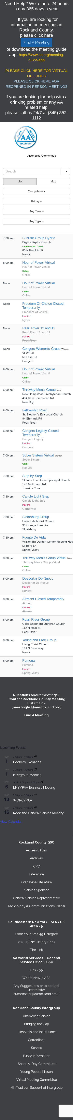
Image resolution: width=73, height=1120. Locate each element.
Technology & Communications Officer (36, 906)
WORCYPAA (22, 800)
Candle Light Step (35, 496)
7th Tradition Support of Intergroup (36, 1088)
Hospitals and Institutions (37, 1032)
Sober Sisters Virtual (38, 455)
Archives (36, 858)
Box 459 (36, 970)
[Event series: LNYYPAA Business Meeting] (42, 782)
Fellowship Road (34, 410)
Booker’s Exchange (27, 762)
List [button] (20, 181)
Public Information (36, 1056)
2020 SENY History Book (36, 942)
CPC (36, 866)
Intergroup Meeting (27, 775)
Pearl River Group (36, 619)
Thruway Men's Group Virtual (44, 558)
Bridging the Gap (36, 1024)
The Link (36, 950)
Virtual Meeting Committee (36, 1080)
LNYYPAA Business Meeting (34, 787)
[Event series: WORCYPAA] (35, 795)
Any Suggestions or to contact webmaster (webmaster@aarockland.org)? (36, 990)
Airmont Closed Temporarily (43, 599)
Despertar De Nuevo (37, 578)
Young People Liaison (36, 1072)
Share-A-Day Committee (36, 1064)
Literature (36, 874)
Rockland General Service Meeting (38, 813)
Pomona (28, 660)
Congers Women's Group (41, 349)
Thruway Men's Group (39, 390)
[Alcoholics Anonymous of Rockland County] (26, 137)
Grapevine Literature (36, 882)
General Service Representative (36, 898)
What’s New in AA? (36, 978)
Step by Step (32, 476)
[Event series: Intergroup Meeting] (35, 770)
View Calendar (10, 822)
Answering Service (36, 1016)
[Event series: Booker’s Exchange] (35, 757)
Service (36, 1048)
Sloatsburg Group (35, 517)
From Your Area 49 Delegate (36, 934)
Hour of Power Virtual (38, 263)
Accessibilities (36, 850)
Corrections (36, 1040)
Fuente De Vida (34, 537)
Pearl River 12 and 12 (38, 328)
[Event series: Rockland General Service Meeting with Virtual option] (35, 808)
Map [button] (53, 181)
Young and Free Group (39, 640)
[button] (36, 191)
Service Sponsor (36, 890)
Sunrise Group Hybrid (38, 238)
